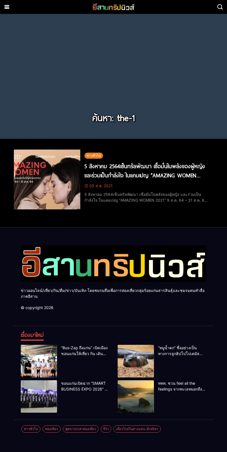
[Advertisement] (113, 68)
